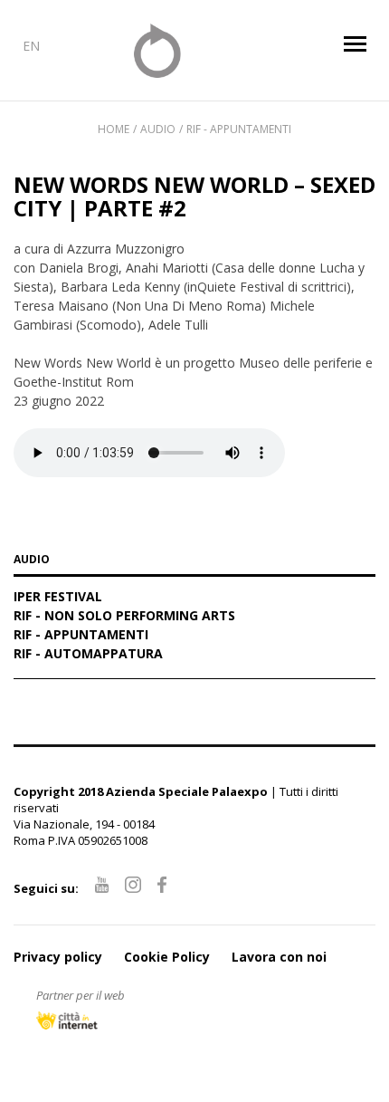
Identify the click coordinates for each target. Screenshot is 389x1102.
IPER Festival (58, 597)
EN (31, 45)
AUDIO (32, 560)
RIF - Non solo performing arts (124, 616)
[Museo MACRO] (195, 51)
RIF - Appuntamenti (238, 129)
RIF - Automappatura (88, 654)
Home (113, 129)
